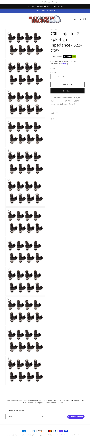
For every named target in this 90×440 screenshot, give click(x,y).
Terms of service (61, 435)
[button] (4, 19)
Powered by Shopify (28, 435)
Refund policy (51, 435)
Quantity (53, 72)
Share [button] (55, 119)
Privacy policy (41, 435)
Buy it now (67, 91)
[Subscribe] (42, 416)
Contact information (74, 435)
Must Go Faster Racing (16, 435)
